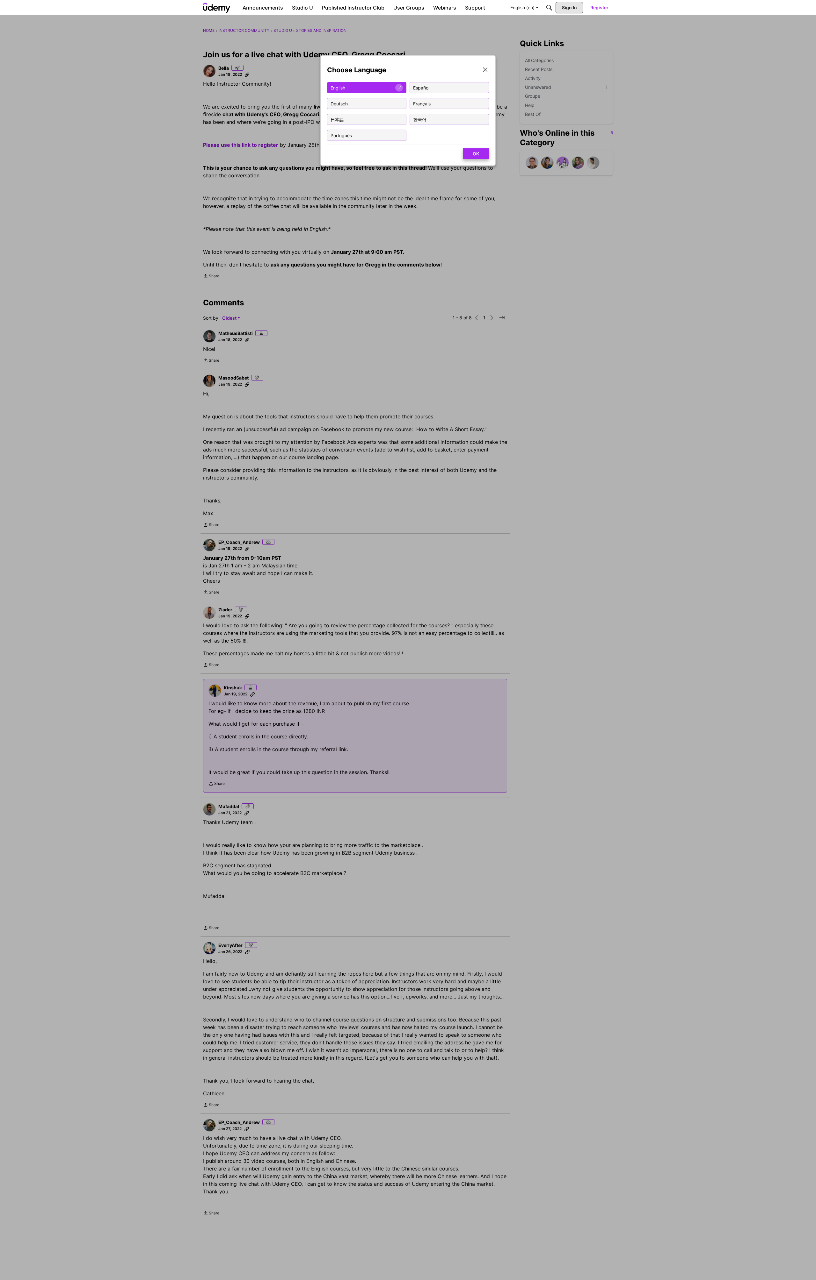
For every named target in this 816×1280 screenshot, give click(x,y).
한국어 (419, 119)
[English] (216, 8)
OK (476, 153)
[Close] (485, 70)
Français (422, 103)
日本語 (337, 119)
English (338, 87)
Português (341, 135)
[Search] (549, 7)
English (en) (522, 7)
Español (421, 87)
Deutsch (339, 103)
